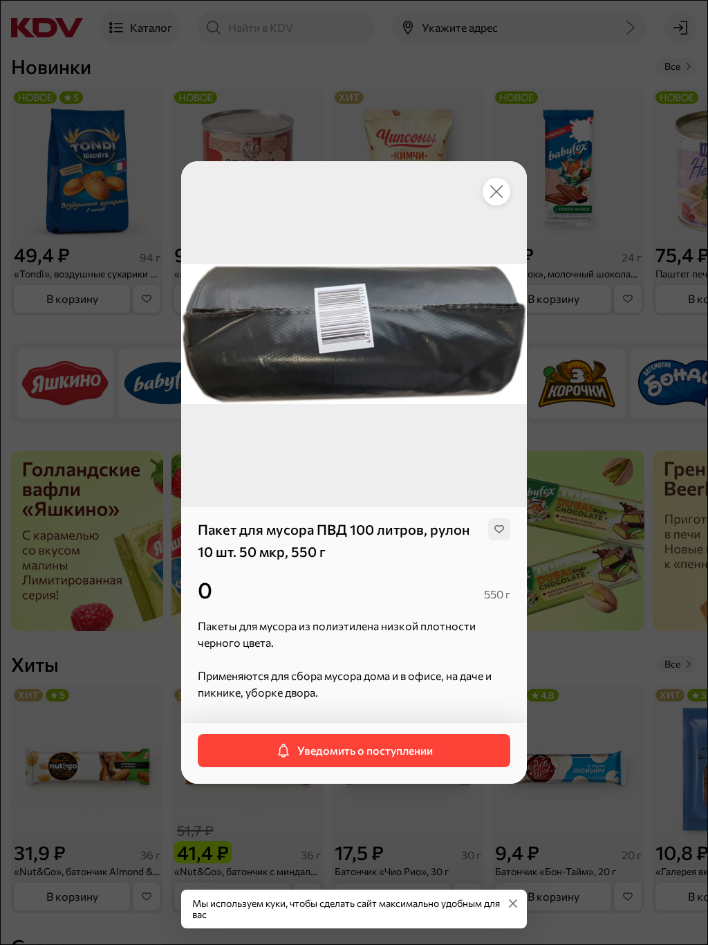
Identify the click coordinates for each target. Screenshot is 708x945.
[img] (499, 529)
